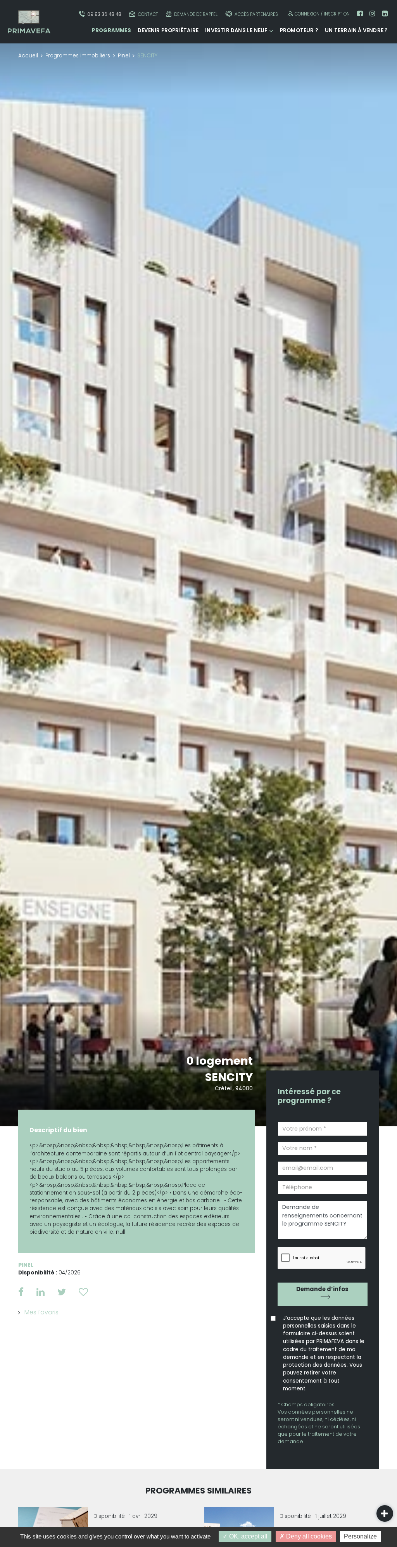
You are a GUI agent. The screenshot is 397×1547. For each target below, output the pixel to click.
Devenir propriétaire (168, 30)
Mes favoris (41, 1312)
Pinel (124, 55)
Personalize (360, 1536)
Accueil (28, 55)
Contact (148, 14)
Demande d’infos (322, 1289)
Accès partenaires (256, 14)
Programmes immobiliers (77, 55)
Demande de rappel (195, 14)
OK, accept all (248, 1536)
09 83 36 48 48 (104, 14)
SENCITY (229, 1077)
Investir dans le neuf (236, 30)
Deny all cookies (308, 1536)
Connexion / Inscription (322, 14)
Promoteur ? (299, 30)
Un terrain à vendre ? (356, 30)
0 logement (219, 1061)
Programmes (111, 30)
